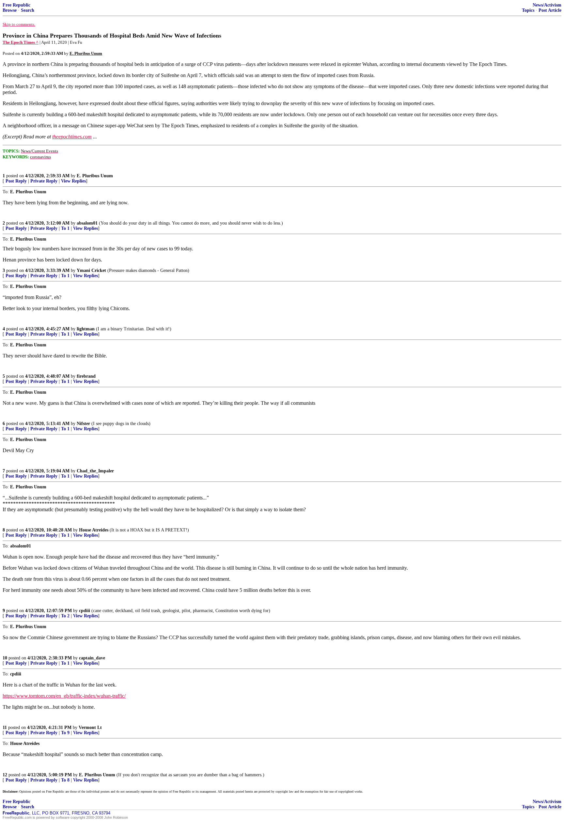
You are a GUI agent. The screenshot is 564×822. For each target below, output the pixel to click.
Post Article (550, 10)
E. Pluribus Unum (95, 175)
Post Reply (16, 181)
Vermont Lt (90, 727)
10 (5, 658)
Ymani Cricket (91, 270)
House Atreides (93, 530)
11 (5, 727)
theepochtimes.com (72, 136)
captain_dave (92, 658)
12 (5, 774)
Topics (528, 10)
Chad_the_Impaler (95, 470)
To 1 (65, 228)
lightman (86, 328)
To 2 (65, 615)
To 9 (65, 732)
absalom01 (87, 223)
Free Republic (16, 5)
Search (27, 10)
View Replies (73, 181)
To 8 (65, 780)
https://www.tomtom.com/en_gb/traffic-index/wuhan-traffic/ (64, 696)
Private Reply (43, 181)
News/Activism (547, 5)
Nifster (83, 423)
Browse (10, 10)
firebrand (86, 376)
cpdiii (84, 610)
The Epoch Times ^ (21, 42)
